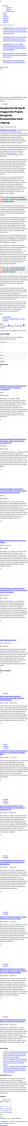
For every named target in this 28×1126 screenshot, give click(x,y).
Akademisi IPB (7, 317)
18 (4, 1110)
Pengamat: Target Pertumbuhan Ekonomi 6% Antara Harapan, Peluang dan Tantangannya (15, 55)
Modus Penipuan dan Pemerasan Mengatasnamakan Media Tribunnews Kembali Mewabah (12, 698)
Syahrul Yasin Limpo (11, 153)
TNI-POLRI (5, 16)
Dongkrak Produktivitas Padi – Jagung (14, 319)
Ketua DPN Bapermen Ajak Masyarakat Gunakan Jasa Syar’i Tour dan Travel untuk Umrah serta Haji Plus (13, 590)
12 (5, 1108)
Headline (5, 28)
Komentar (3, 342)
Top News (9, 7)
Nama (2, 355)
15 (10, 1108)
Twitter (12, 326)
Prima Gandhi (17, 132)
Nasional (5, 6)
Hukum (5, 15)
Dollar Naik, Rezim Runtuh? (8, 640)
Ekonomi (5, 18)
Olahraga (5, 20)
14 (9, 1108)
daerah (8, 9)
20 (7, 1110)
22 (11, 1110)
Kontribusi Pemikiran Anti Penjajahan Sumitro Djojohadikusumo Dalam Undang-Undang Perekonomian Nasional (13, 491)
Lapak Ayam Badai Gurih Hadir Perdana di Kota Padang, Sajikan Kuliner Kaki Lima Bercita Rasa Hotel (13, 441)
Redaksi (5, 22)
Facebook (5, 326)
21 (9, 1110)
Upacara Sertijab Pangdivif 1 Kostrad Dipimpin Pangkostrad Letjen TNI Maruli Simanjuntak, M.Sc (12, 807)
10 (2, 1108)
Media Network (3, 1125)
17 (2, 1110)
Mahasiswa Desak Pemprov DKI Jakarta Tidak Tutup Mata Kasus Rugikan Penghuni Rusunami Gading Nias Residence (13, 970)
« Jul (1, 1116)
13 (7, 1108)
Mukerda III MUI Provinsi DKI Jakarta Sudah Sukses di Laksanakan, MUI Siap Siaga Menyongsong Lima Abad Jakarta (15, 38)
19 (5, 1110)
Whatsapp (19, 326)
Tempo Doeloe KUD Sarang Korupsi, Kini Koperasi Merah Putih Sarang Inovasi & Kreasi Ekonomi (12, 862)
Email (1, 358)
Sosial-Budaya (10, 11)
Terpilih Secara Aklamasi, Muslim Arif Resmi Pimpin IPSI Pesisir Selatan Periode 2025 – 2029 (13, 752)
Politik (4, 13)
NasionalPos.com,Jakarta (8, 130)
